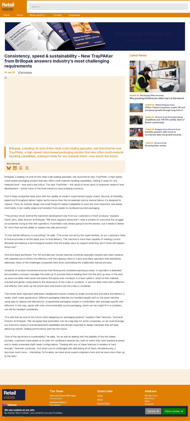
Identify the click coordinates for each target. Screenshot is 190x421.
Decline (152, 411)
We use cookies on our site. (19, 409)
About (19, 15)
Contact (58, 15)
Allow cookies (172, 411)
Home (6, 15)
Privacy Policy (103, 403)
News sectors (37, 15)
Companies (74, 15)
